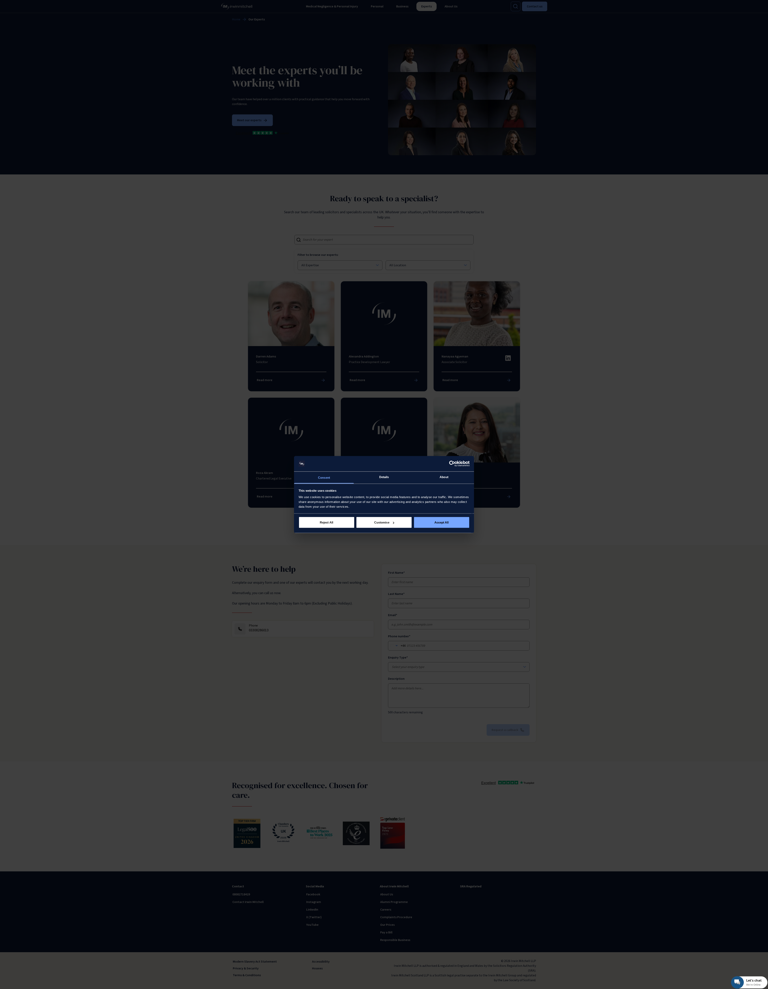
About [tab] (444, 476)
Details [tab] (384, 476)
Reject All (326, 522)
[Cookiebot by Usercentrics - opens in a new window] (452, 464)
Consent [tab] (324, 477)
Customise (381, 522)
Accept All (441, 522)
